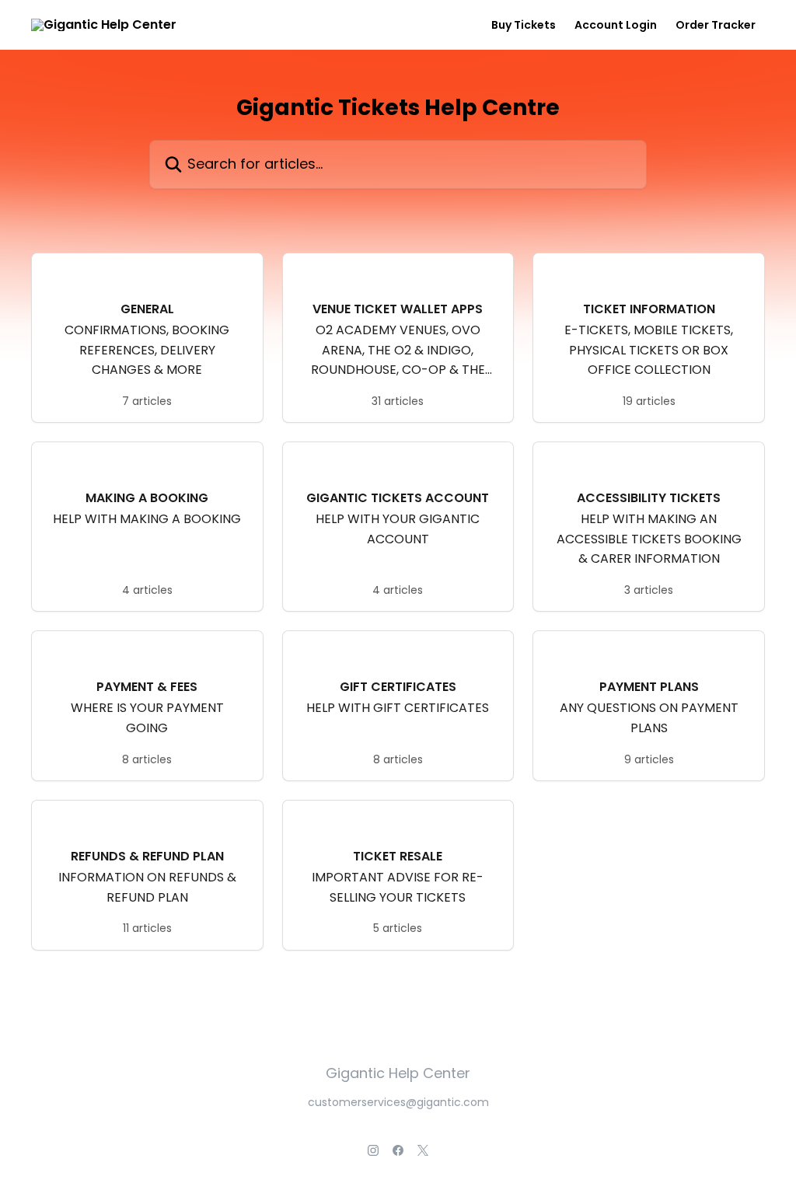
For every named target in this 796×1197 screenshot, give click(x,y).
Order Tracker (716, 24)
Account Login (615, 24)
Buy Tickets (523, 24)
